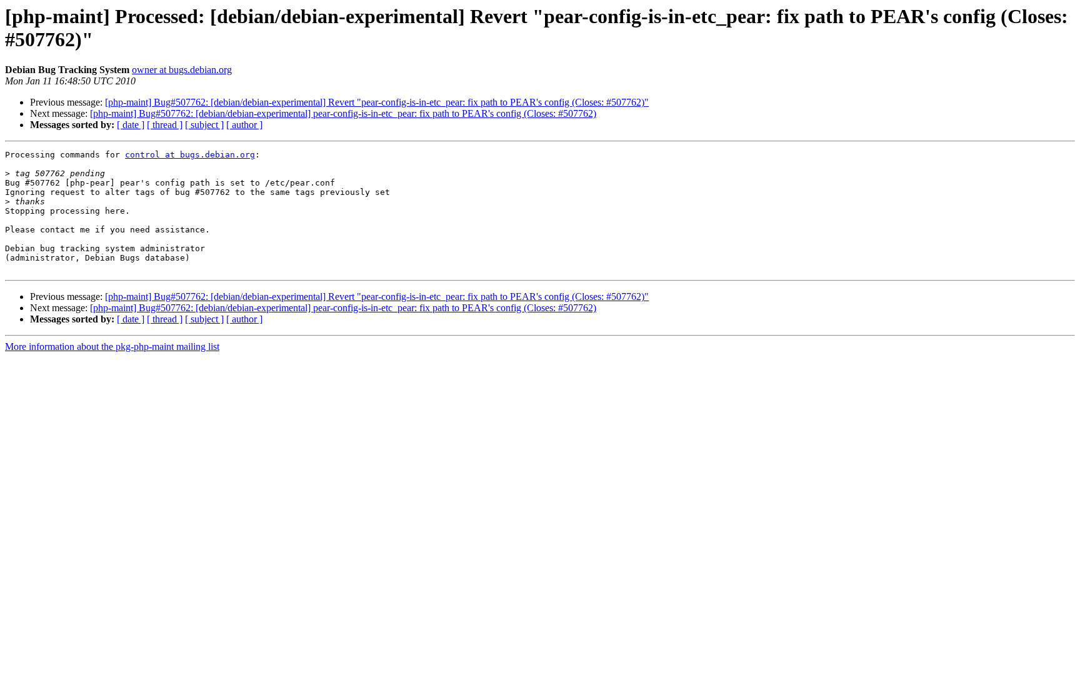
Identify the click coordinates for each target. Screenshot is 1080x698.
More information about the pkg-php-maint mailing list (112, 346)
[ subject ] (204, 124)
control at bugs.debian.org (190, 154)
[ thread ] (164, 124)
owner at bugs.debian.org (182, 69)
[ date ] (130, 124)
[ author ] (244, 124)
